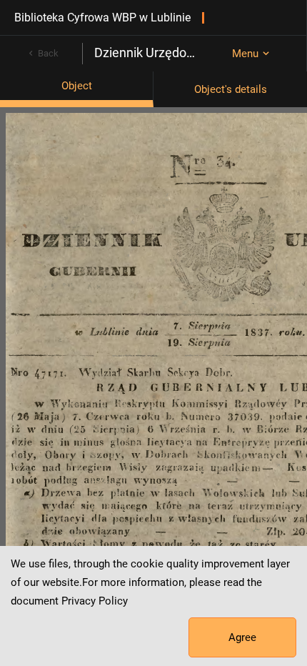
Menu (245, 53)
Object (76, 85)
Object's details (230, 89)
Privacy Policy (94, 601)
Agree (242, 637)
